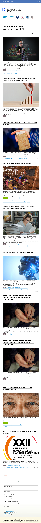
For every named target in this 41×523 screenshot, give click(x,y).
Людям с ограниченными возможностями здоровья (12, 503)
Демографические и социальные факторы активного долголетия (17, 388)
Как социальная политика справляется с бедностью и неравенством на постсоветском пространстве (18, 297)
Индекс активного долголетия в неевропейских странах (19, 432)
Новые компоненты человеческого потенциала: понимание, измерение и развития (19, 79)
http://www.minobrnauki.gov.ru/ (9, 511)
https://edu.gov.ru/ (7, 513)
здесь (21, 519)
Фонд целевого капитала (8, 496)
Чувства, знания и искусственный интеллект (18, 252)
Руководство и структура (8, 486)
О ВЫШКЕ (5, 482)
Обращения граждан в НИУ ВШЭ (9, 494)
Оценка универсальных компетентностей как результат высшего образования (19, 207)
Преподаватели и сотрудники (8, 489)
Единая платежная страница (8, 504)
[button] (18, 481)
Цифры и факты (6, 484)
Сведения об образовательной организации (11, 501)
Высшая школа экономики (9, 1)
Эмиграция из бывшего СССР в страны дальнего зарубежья (20, 123)
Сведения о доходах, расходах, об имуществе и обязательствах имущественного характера (19, 499)
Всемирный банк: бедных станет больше (17, 163)
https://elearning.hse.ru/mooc (8, 515)
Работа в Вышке (6, 506)
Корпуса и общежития (7, 491)
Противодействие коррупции (8, 498)
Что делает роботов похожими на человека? (18, 34)
